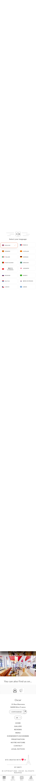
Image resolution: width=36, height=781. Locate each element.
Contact (18, 746)
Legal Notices (18, 749)
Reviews (18, 729)
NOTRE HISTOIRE (18, 742)
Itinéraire (31, 779)
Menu (18, 733)
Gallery (18, 726)
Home (18, 723)
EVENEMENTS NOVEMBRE (18, 736)
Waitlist (13, 779)
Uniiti (19, 767)
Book (4, 779)
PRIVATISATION (18, 739)
